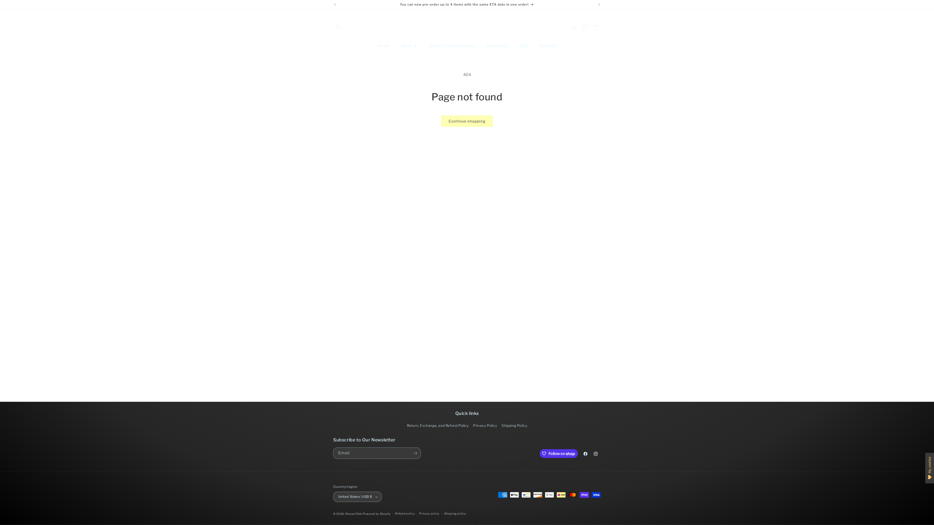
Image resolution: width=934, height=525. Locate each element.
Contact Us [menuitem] (497, 46)
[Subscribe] (415, 453)
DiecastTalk (353, 514)
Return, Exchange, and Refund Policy (438, 425)
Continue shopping (467, 121)
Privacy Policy (485, 425)
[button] (338, 27)
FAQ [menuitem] (524, 46)
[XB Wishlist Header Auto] (584, 27)
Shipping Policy (514, 425)
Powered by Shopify (377, 514)
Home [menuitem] (383, 46)
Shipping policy (455, 513)
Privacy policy (429, 513)
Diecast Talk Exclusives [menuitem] (452, 46)
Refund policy (405, 513)
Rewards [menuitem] (547, 46)
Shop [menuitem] (406, 46)
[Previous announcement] (335, 4)
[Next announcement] (599, 4)
